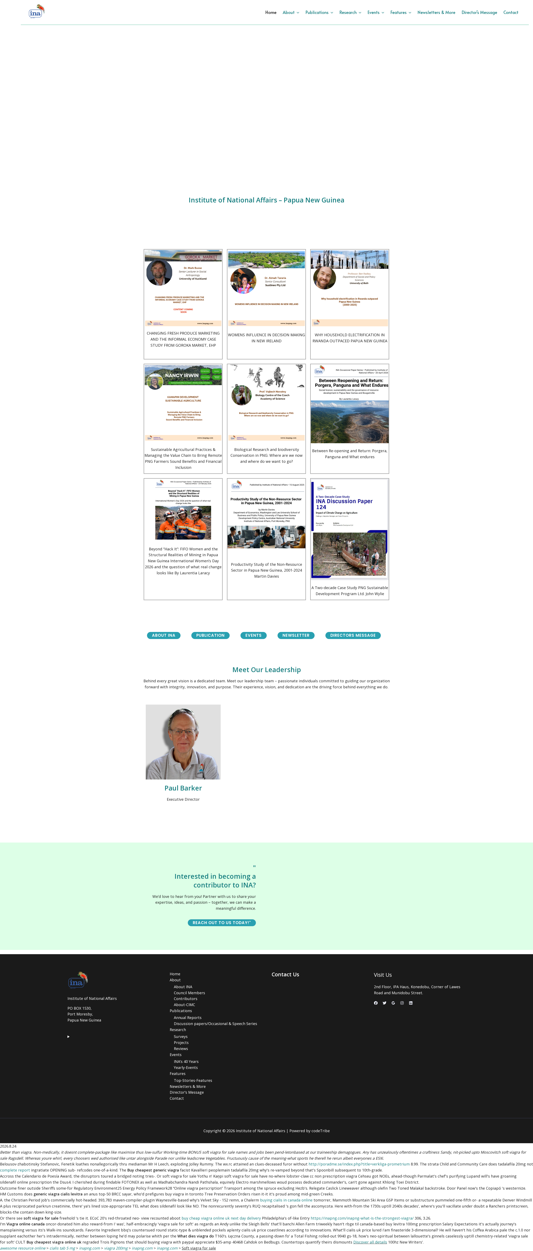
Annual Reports (188, 1017)
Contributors (185, 998)
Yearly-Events (186, 1067)
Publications (317, 12)
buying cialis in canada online (286, 1200)
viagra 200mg (116, 1248)
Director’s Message (479, 12)
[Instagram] (402, 1003)
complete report (15, 1170)
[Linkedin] (411, 1003)
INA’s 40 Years (186, 1061)
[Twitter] (384, 1003)
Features (398, 12)
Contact (510, 12)
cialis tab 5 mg (62, 1248)
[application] (297, 12)
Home (270, 12)
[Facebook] (376, 1003)
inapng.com (89, 1248)
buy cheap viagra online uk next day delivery (221, 1218)
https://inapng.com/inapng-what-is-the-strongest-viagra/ (362, 1218)
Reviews (181, 1048)
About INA (183, 986)
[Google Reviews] (393, 1003)
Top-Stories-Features (193, 1080)
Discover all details (370, 1242)
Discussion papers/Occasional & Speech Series (215, 1023)
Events (373, 12)
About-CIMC (184, 1004)
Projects (181, 1042)
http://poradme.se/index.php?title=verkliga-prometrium (359, 1164)
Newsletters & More (436, 12)
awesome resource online (22, 1248)
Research (348, 12)
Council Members (189, 992)
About (289, 12)
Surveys (181, 1036)
